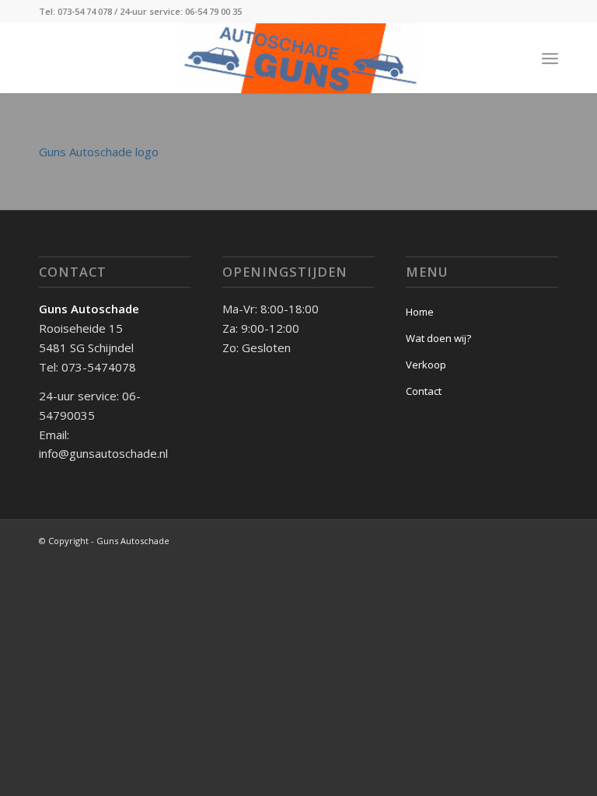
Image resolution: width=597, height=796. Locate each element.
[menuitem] (550, 58)
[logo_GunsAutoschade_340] (298, 58)
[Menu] (550, 58)
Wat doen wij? (438, 338)
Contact (424, 391)
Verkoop (426, 365)
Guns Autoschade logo (99, 151)
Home (420, 312)
